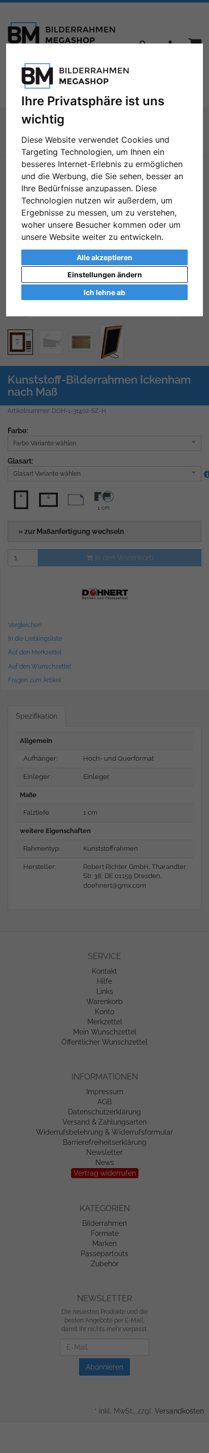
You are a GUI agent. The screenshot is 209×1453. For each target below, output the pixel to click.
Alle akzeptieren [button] (104, 257)
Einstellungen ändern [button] (104, 274)
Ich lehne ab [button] (104, 292)
